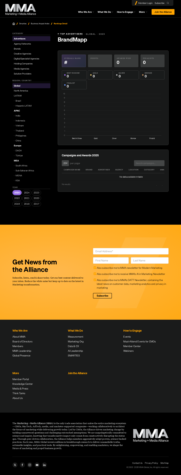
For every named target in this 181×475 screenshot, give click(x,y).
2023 (36, 192)
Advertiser (104, 169)
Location (134, 169)
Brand (89, 169)
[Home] (13, 23)
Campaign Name (72, 169)
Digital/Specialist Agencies (26, 58)
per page (75, 163)
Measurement (75, 337)
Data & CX (73, 346)
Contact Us (137, 463)
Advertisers (19, 39)
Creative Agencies (22, 53)
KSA (18, 180)
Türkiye (19, 155)
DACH (19, 150)
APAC (17, 110)
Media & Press (20, 388)
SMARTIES (74, 355)
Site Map (164, 463)
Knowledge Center (22, 384)
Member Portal (20, 379)
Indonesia (20, 121)
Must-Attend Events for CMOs (139, 341)
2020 (36, 198)
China (18, 140)
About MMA (18, 337)
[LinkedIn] (44, 464)
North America (21, 91)
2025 (17, 192)
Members (17, 346)
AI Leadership (75, 351)
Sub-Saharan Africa (25, 170)
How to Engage (125, 11)
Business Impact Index (40, 23)
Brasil (18, 101)
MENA (19, 175)
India (18, 115)
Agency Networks (22, 44)
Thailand (20, 130)
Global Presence (21, 355)
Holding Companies (23, 64)
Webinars (128, 351)
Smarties (23, 23)
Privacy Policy (151, 463)
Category (149, 169)
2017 (36, 204)
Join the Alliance (163, 11)
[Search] (168, 3)
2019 (17, 204)
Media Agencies (21, 68)
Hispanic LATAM (24, 106)
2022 (17, 198)
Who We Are (85, 11)
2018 (27, 204)
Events (127, 337)
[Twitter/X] (15, 464)
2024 (27, 192)
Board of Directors (22, 341)
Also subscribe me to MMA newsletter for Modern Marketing (129, 268)
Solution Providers (22, 73)
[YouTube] (37, 464)
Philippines (21, 135)
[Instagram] (29, 464)
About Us (17, 398)
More (144, 12)
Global (17, 86)
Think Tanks (18, 393)
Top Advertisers (70, 33)
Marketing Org (76, 341)
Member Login (145, 3)
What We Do (104, 11)
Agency (119, 169)
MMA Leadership (21, 351)
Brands (17, 48)
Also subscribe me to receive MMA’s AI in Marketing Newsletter (131, 274)
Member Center (132, 346)
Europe (17, 145)
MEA (16, 160)
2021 (27, 198)
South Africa (21, 165)
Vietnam (20, 126)
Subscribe (159, 3)
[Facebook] (22, 464)
